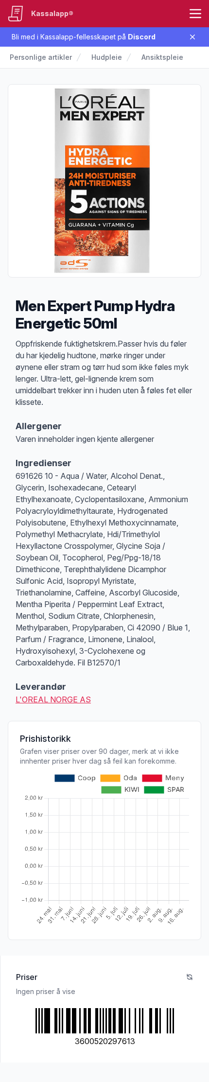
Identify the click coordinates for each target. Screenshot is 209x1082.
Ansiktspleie (162, 57)
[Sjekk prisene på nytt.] (189, 977)
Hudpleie (106, 57)
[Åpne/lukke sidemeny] (195, 13)
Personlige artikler (41, 57)
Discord (142, 37)
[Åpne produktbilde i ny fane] (104, 181)
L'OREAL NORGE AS (53, 699)
